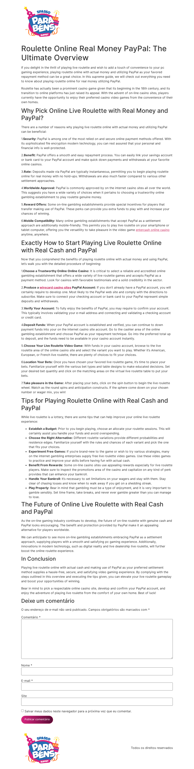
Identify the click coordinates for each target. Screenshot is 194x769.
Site (24, 695)
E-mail (27, 680)
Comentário (31, 617)
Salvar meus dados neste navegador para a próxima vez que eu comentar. (78, 711)
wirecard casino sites (55, 287)
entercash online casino (153, 230)
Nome (26, 665)
